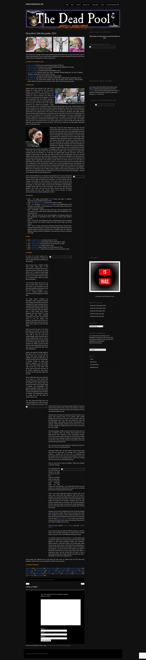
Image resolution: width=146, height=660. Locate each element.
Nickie (91, 343)
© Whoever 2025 (30, 653)
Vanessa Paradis (38, 572)
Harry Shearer (74, 570)
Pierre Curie (40, 202)
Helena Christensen (75, 568)
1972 (29, 242)
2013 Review (100, 341)
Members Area (86, 4)
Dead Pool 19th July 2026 (97, 316)
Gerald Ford (35, 247)
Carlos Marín (31, 65)
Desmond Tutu (32, 79)
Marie (33, 202)
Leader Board (95, 4)
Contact (102, 4)
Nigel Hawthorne (36, 245)
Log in (91, 359)
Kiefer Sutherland (66, 572)
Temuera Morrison (51, 568)
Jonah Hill (57, 573)
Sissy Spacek (63, 568)
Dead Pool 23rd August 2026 (98, 305)
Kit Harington (39, 568)
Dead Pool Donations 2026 (112, 4)
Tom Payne (48, 573)
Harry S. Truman (36, 242)
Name (43, 628)
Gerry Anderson (36, 249)
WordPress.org (94, 367)
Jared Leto (29, 568)
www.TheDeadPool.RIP (34, 4)
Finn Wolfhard (62, 570)
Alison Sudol (51, 570)
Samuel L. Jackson (52, 572)
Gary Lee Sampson (33, 69)
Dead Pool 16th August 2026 (98, 308)
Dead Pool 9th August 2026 (97, 311)
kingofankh (45, 579)
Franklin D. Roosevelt (46, 204)
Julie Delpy (39, 573)
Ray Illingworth (32, 77)
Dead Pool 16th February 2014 (101, 335)
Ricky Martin (40, 570)
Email (43, 632)
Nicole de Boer (30, 575)
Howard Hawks (36, 243)
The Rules (78, 4)
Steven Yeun (29, 573)
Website (43, 636)
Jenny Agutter (67, 573)
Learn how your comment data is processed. (59, 645)
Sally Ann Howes (32, 67)
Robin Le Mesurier (33, 70)
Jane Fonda (78, 572)
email (96, 94)
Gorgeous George (36, 240)
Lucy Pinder (40, 575)
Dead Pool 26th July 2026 (97, 313)
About (72, 4)
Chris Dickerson (32, 76)
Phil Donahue (78, 573)
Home (67, 4)
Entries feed (93, 362)
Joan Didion (31, 72)
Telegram (91, 90)
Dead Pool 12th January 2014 (105, 337)
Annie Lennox (30, 570)
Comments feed (94, 364)
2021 (54, 579)
